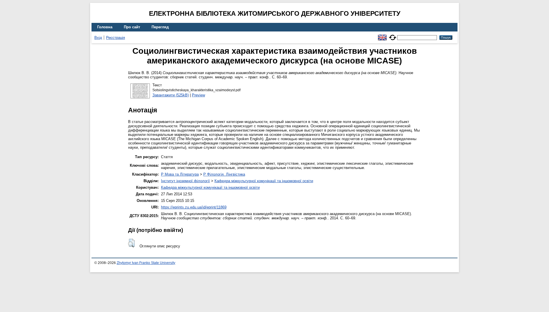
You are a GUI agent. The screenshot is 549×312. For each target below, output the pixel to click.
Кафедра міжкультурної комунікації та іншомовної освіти (263, 181)
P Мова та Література (180, 174)
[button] (131, 243)
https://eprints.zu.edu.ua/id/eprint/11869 (193, 207)
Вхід (98, 37)
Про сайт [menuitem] (132, 27)
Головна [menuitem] (104, 27)
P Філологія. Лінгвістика (224, 174)
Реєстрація (115, 37)
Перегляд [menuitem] (160, 27)
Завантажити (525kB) (170, 95)
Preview (198, 95)
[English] (382, 35)
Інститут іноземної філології (185, 181)
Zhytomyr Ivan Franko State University (146, 263)
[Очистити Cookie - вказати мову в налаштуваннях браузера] (392, 35)
